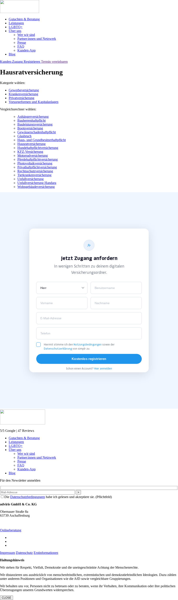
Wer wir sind (26, 35)
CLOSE (6, 597)
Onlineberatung (10, 530)
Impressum (7, 553)
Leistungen (16, 23)
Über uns (15, 31)
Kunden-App (26, 50)
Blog (12, 54)
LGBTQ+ (16, 27)
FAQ (20, 46)
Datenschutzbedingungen (27, 497)
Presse (21, 42)
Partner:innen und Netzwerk (36, 38)
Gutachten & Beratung (24, 19)
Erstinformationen (46, 553)
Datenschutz (24, 553)
